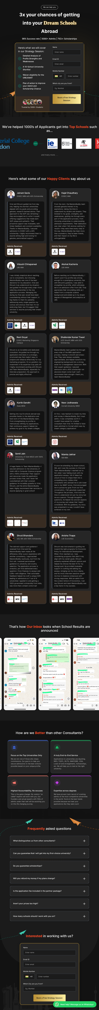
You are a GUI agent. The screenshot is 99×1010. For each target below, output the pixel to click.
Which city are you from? (62, 83)
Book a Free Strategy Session (66, 98)
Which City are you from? (33, 984)
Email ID (56, 59)
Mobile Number (58, 71)
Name (55, 47)
